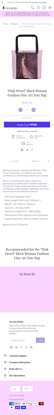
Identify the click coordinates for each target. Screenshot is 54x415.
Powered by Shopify (16, 399)
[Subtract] (20, 110)
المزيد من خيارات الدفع (27, 131)
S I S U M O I (13, 395)
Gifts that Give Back (39, 2)
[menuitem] (32, 8)
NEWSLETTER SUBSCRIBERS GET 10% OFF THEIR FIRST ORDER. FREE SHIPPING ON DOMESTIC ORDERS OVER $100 (27, 14)
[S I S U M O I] (10, 8)
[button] (2, 2)
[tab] (14, 161)
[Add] (33, 110)
